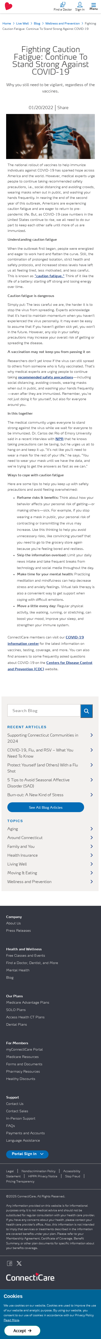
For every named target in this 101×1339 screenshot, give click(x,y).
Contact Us (15, 1104)
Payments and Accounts (25, 1133)
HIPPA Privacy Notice (42, 1176)
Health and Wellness (24, 949)
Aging (12, 829)
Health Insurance (22, 856)
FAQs (10, 1126)
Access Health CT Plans (25, 1017)
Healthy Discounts (20, 1079)
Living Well (17, 864)
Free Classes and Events (25, 955)
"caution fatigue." (49, 276)
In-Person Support (20, 1118)
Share (62, 108)
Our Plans (14, 996)
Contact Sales (17, 1111)
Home (6, 23)
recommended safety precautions (45, 377)
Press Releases (18, 930)
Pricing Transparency (20, 1181)
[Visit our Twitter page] (20, 1264)
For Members (17, 1043)
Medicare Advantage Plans (27, 1002)
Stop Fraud (72, 1176)
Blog (37, 23)
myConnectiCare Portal (24, 1049)
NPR (59, 439)
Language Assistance (23, 1140)
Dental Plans (16, 1024)
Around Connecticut (25, 838)
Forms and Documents (24, 1064)
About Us (13, 923)
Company (14, 917)
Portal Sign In (25, 1154)
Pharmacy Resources (23, 1071)
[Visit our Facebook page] (11, 1264)
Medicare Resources (22, 1057)
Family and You (21, 847)
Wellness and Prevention (62, 23)
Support (12, 1097)
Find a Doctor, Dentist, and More (32, 963)
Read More (11, 1320)
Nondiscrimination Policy (38, 1171)
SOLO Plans (16, 1010)
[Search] (86, 711)
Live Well (22, 23)
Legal (10, 1171)
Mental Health (17, 970)
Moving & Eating (22, 873)
